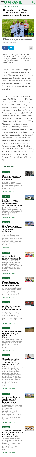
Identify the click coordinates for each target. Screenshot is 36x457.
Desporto (6, 6)
